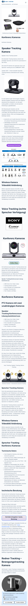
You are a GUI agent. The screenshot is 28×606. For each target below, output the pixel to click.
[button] (4, 597)
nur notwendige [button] (8, 602)
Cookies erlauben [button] (20, 602)
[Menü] (25, 2)
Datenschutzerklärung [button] (8, 595)
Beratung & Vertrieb (14, 145)
